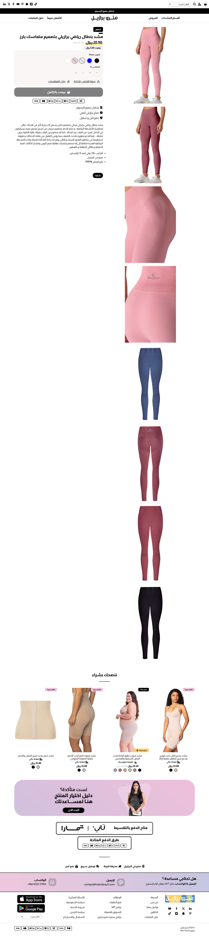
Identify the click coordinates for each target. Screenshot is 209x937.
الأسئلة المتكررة (77, 897)
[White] (67, 61)
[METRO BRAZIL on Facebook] (14, 5)
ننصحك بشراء (104, 675)
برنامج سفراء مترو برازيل (109, 917)
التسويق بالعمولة (112, 912)
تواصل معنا (152, 907)
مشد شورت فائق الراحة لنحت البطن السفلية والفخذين (127, 757)
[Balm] (125, 770)
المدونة (154, 897)
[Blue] (89, 61)
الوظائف (117, 897)
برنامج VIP (116, 907)
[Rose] (82, 61)
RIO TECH (185, 930)
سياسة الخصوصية (75, 902)
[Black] (97, 61)
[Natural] (176, 770)
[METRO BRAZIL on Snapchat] (27, 5)
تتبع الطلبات (115, 902)
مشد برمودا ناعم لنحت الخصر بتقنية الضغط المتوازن (81, 757)
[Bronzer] (120, 770)
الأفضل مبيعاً (54, 18)
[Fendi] (135, 770)
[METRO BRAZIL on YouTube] (19, 5)
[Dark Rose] (75, 61)
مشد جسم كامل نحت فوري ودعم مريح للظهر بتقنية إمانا (173, 757)
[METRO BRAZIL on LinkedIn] (5, 5)
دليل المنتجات (35, 18)
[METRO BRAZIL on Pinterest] (23, 5)
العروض (153, 18)
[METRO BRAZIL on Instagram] (32, 5)
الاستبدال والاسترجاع (74, 917)
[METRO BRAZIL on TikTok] (36, 5)
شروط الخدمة (77, 907)
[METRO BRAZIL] (104, 18)
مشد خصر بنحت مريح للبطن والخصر (36, 755)
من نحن (154, 902)
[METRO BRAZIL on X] (9, 5)
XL (76, 73)
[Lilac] (115, 770)
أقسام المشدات (170, 18)
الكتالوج (154, 912)
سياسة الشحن (77, 912)
